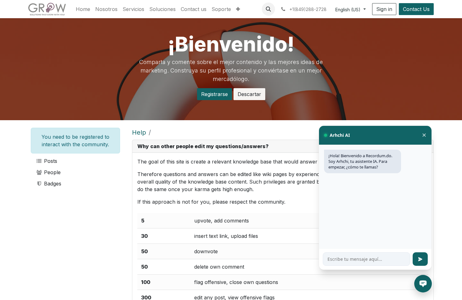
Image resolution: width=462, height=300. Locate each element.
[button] (268, 9)
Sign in (384, 9)
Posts (49, 161)
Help (139, 132)
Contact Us (416, 9)
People (51, 172)
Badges (51, 183)
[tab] (282, 146)
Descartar (249, 94)
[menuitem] (83, 9)
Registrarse (214, 94)
